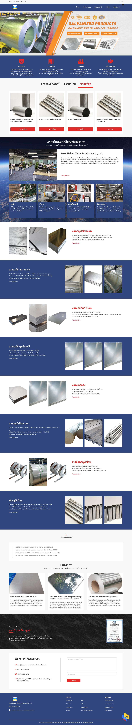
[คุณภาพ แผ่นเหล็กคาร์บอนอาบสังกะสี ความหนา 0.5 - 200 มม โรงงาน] (18, 318)
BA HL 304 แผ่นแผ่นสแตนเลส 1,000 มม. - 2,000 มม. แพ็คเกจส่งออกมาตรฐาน (30, 274)
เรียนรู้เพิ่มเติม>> (65, 175)
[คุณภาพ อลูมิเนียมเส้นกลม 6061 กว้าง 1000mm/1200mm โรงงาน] (113, 433)
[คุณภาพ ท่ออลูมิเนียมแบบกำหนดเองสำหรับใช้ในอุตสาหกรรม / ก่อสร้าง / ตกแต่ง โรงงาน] (93, 510)
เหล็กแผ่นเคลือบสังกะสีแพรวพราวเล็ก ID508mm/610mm (24, 353)
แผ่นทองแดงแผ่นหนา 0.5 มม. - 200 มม (82, 391)
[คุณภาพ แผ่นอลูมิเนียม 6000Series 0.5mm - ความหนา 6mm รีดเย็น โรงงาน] (57, 241)
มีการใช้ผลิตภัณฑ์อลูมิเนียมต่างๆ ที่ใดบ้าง (23, 597)
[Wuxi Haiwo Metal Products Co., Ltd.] (15, 7)
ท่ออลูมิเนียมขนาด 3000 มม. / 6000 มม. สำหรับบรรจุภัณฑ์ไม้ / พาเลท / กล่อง (30, 509)
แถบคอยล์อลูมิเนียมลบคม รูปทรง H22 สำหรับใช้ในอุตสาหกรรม (89, 470)
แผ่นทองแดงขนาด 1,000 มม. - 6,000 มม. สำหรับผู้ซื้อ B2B (87, 389)
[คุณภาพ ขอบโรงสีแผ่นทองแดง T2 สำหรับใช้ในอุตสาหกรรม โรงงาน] (57, 395)
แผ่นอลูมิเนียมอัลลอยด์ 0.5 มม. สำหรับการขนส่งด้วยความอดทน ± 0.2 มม (91, 235)
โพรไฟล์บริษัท (69, 700)
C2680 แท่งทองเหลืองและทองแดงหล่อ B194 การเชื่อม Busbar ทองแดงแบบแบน (80, 121)
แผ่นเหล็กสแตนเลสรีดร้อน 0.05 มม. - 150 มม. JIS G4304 (24, 278)
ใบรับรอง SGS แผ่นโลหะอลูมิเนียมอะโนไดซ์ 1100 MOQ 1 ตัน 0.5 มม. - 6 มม (92, 237)
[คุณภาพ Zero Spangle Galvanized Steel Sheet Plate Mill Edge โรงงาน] (74, 356)
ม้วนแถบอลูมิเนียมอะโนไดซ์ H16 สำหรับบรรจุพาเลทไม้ (87, 468)
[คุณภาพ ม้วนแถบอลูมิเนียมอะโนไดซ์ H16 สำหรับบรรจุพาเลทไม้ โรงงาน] (38, 472)
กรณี (82, 704)
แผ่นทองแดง (78, 385)
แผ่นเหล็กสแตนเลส (19, 269)
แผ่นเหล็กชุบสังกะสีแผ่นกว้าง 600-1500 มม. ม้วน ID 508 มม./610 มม (27, 355)
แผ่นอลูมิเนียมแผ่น (82, 231)
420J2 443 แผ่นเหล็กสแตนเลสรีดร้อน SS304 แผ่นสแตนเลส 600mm (36, 550)
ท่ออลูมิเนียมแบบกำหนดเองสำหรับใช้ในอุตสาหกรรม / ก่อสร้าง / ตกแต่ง (28, 507)
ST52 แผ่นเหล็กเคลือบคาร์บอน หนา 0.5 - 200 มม (85, 316)
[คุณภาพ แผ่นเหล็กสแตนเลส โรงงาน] (66, 33)
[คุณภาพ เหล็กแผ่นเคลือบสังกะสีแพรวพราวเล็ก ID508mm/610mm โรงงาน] (93, 356)
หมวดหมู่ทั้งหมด (108, 710)
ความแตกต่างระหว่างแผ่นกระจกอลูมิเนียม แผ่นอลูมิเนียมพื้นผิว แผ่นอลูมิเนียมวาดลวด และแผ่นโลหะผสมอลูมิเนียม (65, 598)
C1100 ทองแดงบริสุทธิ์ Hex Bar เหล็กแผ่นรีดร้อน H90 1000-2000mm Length (39, 547)
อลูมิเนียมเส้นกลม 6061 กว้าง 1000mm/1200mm (22, 434)
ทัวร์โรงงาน (68, 704)
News (82, 700)
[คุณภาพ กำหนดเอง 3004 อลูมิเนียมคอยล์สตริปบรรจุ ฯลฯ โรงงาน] (18, 472)
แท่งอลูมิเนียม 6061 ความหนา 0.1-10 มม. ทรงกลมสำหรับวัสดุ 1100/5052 (29, 432)
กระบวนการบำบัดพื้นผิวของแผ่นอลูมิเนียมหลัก (103, 597)
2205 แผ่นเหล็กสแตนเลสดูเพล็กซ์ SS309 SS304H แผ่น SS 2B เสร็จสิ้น (37, 553)
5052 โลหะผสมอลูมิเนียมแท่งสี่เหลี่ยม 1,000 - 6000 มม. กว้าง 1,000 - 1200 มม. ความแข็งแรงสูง (34, 429)
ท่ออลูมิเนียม (15, 500)
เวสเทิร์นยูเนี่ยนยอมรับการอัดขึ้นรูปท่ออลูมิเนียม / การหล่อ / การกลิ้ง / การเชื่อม (30, 504)
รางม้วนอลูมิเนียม (81, 462)
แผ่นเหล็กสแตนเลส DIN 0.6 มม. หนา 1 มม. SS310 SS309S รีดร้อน (36, 556)
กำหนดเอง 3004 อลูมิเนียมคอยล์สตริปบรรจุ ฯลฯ (85, 466)
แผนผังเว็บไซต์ (84, 707)
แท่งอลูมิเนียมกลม (18, 423)
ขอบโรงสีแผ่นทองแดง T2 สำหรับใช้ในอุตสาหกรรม (86, 393)
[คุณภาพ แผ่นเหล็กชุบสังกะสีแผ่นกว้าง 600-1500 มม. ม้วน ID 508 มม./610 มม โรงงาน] (113, 356)
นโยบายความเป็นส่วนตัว (87, 710)
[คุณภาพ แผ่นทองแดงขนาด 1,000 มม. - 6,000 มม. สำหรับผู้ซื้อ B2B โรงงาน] (18, 395)
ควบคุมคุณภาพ (69, 707)
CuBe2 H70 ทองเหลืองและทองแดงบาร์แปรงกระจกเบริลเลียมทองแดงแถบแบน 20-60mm (22, 121)
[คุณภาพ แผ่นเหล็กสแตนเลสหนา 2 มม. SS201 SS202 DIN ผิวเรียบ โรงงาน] (109, 105)
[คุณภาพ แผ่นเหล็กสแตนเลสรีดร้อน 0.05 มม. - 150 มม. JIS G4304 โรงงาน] (113, 279)
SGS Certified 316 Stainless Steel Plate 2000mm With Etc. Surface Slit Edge (31, 276)
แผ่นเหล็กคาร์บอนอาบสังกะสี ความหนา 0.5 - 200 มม (86, 312)
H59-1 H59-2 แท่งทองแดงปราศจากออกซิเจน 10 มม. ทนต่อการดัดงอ (50, 120)
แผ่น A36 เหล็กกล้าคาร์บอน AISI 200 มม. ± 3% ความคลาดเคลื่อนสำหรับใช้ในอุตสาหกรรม (96, 314)
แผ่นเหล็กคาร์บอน (82, 308)
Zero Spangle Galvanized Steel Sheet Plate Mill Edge (24, 350)
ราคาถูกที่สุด (23, 129)
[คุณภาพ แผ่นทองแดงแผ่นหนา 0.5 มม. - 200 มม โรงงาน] (38, 395)
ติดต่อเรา (68, 710)
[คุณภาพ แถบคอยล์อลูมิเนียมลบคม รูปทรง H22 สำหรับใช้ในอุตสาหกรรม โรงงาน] (57, 472)
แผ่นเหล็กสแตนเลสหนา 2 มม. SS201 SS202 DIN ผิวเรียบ (108, 120)
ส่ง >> (74, 680)
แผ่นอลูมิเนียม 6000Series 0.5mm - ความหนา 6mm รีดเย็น (88, 239)
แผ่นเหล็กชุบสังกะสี (19, 346)
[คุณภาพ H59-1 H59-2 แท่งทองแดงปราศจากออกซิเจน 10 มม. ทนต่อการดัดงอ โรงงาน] (51, 105)
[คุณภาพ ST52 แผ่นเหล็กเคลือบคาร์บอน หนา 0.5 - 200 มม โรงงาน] (57, 318)
